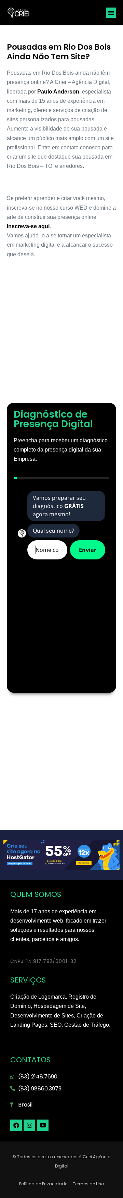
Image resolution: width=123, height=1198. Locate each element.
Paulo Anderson (57, 92)
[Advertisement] (61, 334)
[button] (111, 13)
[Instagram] (29, 1125)
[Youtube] (43, 1125)
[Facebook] (16, 1125)
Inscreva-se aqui (28, 226)
